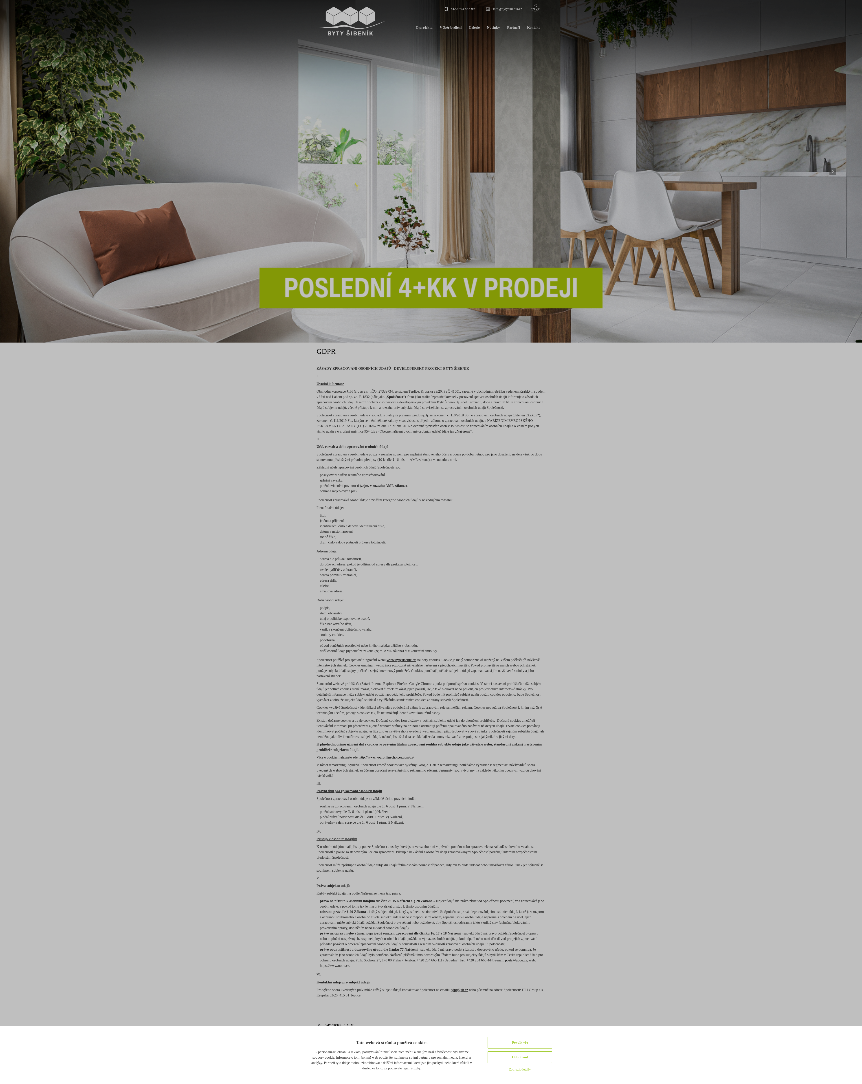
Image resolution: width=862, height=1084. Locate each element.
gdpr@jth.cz (459, 990)
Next (832, 171)
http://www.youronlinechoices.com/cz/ (386, 757)
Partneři (513, 27)
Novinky (493, 27)
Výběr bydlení (451, 27)
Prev (29, 171)
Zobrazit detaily (520, 1069)
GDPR (351, 1025)
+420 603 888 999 (464, 9)
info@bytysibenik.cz (507, 9)
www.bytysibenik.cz (401, 660)
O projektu (424, 27)
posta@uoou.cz (516, 960)
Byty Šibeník (333, 1025)
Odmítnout (520, 1057)
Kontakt (533, 27)
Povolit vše (520, 1042)
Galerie (474, 27)
